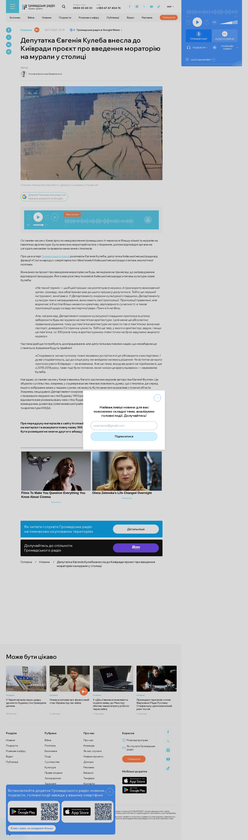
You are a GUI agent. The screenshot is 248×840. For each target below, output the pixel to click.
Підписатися (124, 436)
